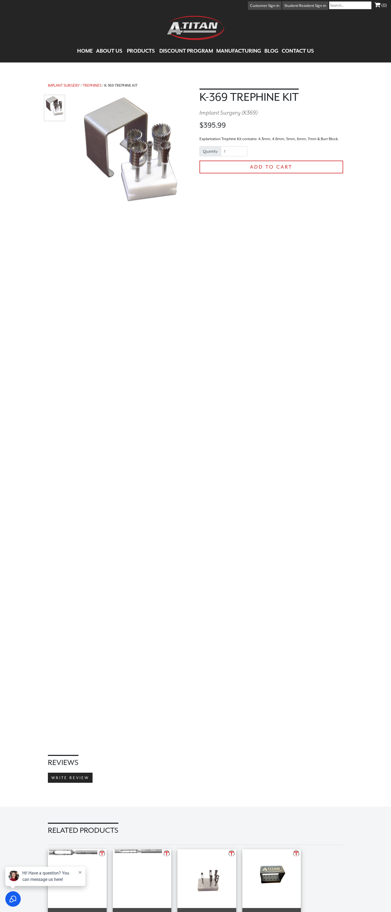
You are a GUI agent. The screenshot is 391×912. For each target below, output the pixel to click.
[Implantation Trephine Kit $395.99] (209, 852)
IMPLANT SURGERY (64, 85)
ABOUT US (109, 51)
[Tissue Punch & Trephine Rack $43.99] (274, 852)
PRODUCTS (141, 51)
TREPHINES (92, 85)
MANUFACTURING (238, 51)
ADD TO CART (271, 167)
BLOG (271, 51)
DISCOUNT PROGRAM (186, 51)
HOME (85, 51)
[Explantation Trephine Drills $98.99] (80, 852)
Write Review (70, 778)
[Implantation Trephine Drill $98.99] (145, 852)
